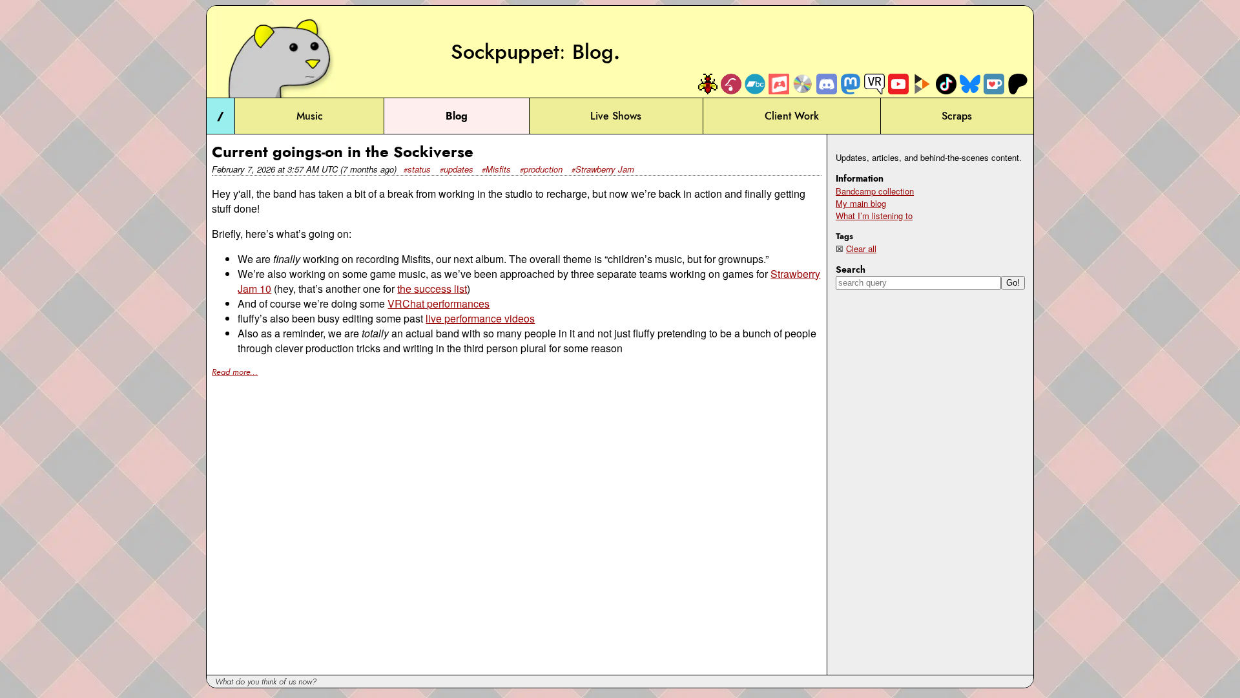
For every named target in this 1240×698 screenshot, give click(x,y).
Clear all (861, 248)
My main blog (861, 203)
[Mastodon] (850, 83)
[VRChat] (874, 83)
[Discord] (826, 83)
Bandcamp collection (875, 191)
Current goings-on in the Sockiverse (342, 151)
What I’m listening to (874, 215)
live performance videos (480, 318)
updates (458, 169)
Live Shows (615, 116)
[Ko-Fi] (993, 83)
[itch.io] (778, 83)
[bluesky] (970, 83)
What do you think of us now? (265, 681)
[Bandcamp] (754, 83)
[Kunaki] (802, 83)
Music (309, 116)
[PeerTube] (922, 83)
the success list (432, 288)
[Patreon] (1017, 83)
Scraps (957, 116)
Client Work (792, 116)
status (419, 169)
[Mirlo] (731, 83)
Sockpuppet (505, 52)
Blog (593, 52)
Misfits (498, 169)
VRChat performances (439, 303)
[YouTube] (898, 83)
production (543, 169)
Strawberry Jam (604, 169)
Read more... (235, 372)
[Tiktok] (946, 83)
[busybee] (707, 83)
